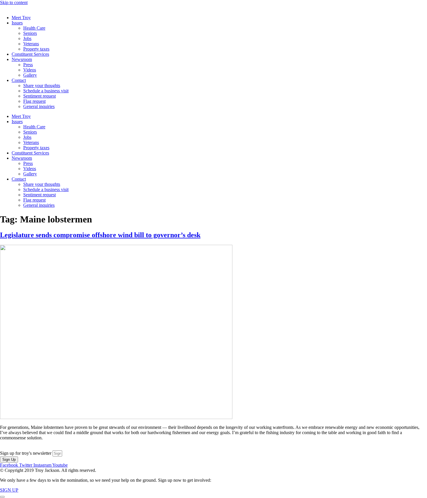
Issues (17, 22)
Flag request (34, 101)
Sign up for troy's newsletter (26, 453)
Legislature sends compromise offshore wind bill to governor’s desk (100, 235)
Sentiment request (39, 96)
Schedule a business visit (46, 90)
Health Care (34, 28)
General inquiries (39, 106)
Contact (19, 80)
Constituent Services (30, 54)
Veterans (31, 43)
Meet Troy (21, 17)
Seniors (30, 33)
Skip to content (14, 2)
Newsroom (22, 59)
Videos (29, 69)
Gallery (30, 75)
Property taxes (36, 48)
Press (28, 64)
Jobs (27, 38)
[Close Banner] (2, 497)
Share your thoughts (41, 85)
